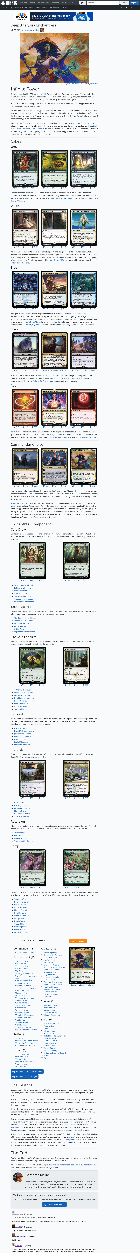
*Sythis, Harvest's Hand (24, 952)
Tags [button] (69, 3)
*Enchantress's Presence (25, 988)
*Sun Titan (47, 996)
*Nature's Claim (21, 1056)
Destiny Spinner (20, 803)
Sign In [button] (125, 3)
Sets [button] (62, 3)
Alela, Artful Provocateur (43, 381)
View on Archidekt (77, 941)
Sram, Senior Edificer (57, 260)
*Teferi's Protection (23, 1066)
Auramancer (19, 833)
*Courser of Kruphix (51, 965)
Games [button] (17, 7)
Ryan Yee (94, 84)
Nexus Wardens (20, 701)
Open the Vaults (21, 838)
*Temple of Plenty (50, 1050)
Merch (30, 7)
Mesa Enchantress (21, 591)
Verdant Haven (20, 709)
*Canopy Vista (48, 1026)
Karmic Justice (20, 805)
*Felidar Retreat (21, 1020)
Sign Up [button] (134, 3)
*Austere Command (51, 1010)
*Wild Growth (20, 963)
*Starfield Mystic (49, 960)
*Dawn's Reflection (23, 1017)
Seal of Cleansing (21, 742)
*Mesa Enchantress (51, 970)
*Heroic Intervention (23, 1064)
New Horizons (20, 913)
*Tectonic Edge (49, 1045)
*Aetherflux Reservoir (24, 1043)
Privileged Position (22, 808)
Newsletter (42, 7)
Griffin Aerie (19, 629)
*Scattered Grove (50, 1041)
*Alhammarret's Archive (25, 1045)
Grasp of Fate (19, 728)
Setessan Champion (22, 596)
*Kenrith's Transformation (26, 976)
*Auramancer (48, 962)
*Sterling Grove (21, 983)
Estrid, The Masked (34, 322)
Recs (66, 7)
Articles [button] (23, 3)
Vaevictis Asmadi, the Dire (58, 437)
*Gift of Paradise (22, 990)
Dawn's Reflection (21, 902)
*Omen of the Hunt (23, 1005)
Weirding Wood (20, 926)
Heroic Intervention (22, 814)
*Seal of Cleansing (22, 978)
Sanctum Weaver (21, 899)
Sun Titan (18, 835)
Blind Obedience (21, 703)
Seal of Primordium (22, 744)
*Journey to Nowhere (24, 973)
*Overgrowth (20, 1008)
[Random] (122, 7)
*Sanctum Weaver (50, 957)
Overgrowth (19, 918)
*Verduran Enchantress (52, 982)
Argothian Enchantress (81, 123)
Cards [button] (31, 3)
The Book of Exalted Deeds (25, 618)
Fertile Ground (20, 904)
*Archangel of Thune (51, 989)
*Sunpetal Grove (49, 1043)
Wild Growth (19, 929)
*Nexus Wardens (50, 972)
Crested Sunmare (21, 623)
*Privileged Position (23, 1027)
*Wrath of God (49, 1008)
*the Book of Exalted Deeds (26, 1041)
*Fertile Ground (21, 968)
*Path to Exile (20, 1059)
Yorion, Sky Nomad (34, 324)
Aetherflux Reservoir (22, 690)
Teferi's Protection (21, 816)
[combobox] (103, 3)
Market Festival (20, 910)
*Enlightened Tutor (23, 1054)
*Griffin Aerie (20, 971)
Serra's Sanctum (37, 129)
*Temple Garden (49, 1048)
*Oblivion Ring (21, 1003)
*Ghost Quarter (49, 1033)
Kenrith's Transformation (24, 731)
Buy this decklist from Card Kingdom (27, 1071)
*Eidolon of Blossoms (51, 987)
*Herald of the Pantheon (53, 955)
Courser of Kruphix (22, 695)
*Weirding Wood (22, 1012)
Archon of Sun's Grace (23, 621)
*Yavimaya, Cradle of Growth (54, 1053)
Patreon (56, 7)
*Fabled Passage (49, 1031)
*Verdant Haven (21, 1010)
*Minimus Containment (24, 998)
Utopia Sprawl (20, 921)
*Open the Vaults (50, 1012)
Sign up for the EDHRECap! (54, 1204)
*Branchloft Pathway (51, 1023)
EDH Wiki (43, 94)
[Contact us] (127, 7)
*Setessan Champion (51, 977)
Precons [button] (54, 3)
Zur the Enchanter (66, 378)
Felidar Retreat (20, 626)
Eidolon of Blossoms (22, 588)
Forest (46, 1055)
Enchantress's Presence (24, 602)
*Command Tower (50, 1028)
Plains (46, 1058)
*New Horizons (21, 1000)
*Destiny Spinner (50, 952)
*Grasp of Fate (21, 993)
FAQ (6, 7)
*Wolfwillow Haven (23, 985)
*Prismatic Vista (49, 1038)
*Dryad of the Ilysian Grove (54, 967)
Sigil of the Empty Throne (24, 632)
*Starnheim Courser (51, 979)
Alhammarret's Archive (23, 692)
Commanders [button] (42, 3)
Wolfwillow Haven (21, 932)
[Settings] (131, 7)
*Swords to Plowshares (24, 1061)
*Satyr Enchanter (50, 974)
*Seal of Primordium (23, 981)
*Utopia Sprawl (21, 961)
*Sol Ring (19, 1038)
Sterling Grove (20, 811)
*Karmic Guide (21, 995)
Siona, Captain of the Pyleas (60, 198)
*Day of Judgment (50, 1005)
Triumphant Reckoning (23, 841)
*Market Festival (22, 1022)
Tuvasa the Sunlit (53, 322)
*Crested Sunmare (50, 994)
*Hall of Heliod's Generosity (54, 1036)
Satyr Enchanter (20, 593)
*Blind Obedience (22, 966)
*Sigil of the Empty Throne (26, 1029)
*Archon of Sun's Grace (52, 984)
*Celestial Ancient (50, 991)
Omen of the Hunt (21, 915)
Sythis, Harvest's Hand (74, 84)
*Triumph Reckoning (51, 1015)
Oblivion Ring (19, 739)
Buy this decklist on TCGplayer (24, 1076)
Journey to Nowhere (22, 733)
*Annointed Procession (24, 1015)
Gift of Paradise (20, 706)
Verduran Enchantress (23, 599)
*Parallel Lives (21, 1025)
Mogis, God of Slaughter (86, 437)
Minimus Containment (23, 736)
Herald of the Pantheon (24, 698)
